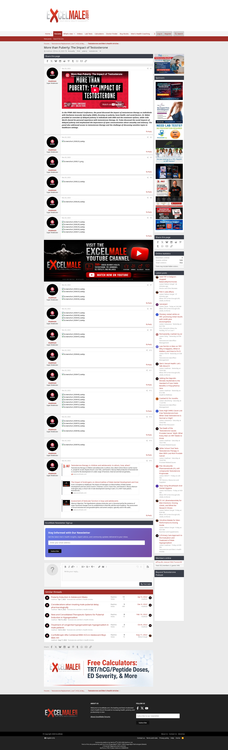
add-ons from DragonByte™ (108, 744)
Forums (57, 33)
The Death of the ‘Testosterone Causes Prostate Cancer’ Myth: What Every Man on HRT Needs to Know (171, 433)
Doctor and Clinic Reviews (168, 288)
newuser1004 (168, 562)
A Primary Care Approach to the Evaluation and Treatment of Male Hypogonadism (170, 539)
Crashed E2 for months (168, 398)
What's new (68, 33)
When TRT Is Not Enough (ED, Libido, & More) (169, 299)
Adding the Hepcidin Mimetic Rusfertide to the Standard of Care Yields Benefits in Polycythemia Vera (169, 383)
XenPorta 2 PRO (105, 748)
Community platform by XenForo (114, 742)
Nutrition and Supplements (169, 532)
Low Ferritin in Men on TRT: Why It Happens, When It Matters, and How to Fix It (170, 348)
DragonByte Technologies (133, 744)
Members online (163, 558)
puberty (84, 51)
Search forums (58, 39)
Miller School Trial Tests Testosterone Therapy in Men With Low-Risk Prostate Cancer (170, 452)
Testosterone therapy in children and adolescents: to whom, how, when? (100, 465)
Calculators (99, 33)
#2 (151, 137)
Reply (150, 131)
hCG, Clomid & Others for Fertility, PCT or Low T (168, 329)
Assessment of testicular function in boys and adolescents (94, 501)
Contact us (141, 738)
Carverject (163, 304)
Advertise (181, 734)
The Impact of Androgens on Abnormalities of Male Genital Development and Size (104, 482)
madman (49, 51)
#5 (151, 198)
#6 (151, 218)
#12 (150, 390)
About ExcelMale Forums (100, 716)
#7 (151, 285)
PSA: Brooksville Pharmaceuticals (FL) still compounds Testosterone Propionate (169, 470)
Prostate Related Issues (167, 445)
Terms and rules (152, 738)
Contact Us (173, 734)
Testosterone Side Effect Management (167, 341)
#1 (151, 68)
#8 (151, 309)
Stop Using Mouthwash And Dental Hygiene (170, 486)
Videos (80, 33)
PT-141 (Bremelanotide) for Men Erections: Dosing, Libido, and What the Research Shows (170, 504)
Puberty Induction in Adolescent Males (69, 597)
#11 (150, 370)
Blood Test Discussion (166, 425)
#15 (150, 461)
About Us (164, 734)
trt (100, 51)
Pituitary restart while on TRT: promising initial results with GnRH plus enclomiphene (171, 318)
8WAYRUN (125, 748)
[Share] (147, 68)
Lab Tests (88, 33)
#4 (151, 177)
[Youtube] (146, 709)
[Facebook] (137, 709)
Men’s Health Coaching (140, 33)
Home (47, 33)
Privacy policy (164, 738)
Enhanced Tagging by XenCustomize (114, 746)
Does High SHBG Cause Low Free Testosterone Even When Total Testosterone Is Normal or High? (170, 414)
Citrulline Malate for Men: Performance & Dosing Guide (169, 522)
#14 (150, 441)
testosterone (93, 51)
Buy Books (124, 33)
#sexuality (71, 51)
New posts (47, 39)
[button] (51, 33)
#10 (150, 350)
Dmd (78, 51)
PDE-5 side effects (166, 292)
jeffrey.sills (159, 562)
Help (172, 738)
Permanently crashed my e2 (170, 334)
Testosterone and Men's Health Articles (80, 599)
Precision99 (178, 562)
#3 (151, 157)
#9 (151, 330)
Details (144, 744)
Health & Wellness (165, 395)
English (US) (50, 738)
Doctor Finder (111, 33)
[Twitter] (142, 709)
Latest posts (161, 273)
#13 (150, 417)
